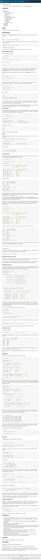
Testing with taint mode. (9, 22)
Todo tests (7, 21)
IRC (39, 557)
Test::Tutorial (4, 4)
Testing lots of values (8, 18)
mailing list (36, 557)
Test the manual (7, 16)
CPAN (9, 4)
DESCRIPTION (6, 11)
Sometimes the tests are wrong (10, 17)
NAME (5, 10)
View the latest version (28, 6)
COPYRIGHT (6, 25)
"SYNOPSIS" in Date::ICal (9, 157)
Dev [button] (15, 1)
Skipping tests (7, 20)
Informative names (8, 19)
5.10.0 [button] (12, 1)
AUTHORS (5, 24)
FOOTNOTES (6, 23)
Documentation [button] (21, 1)
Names (6, 14)
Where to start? (7, 13)
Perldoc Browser (6, 1)
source (7, 4)
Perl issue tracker (31, 557)
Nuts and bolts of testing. (9, 12)
